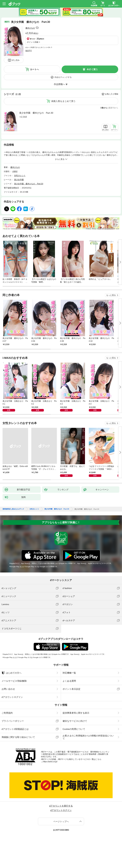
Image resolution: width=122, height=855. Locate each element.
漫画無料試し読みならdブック (13, 509)
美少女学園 (19, 180)
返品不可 (28, 50)
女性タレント (20, 175)
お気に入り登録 (111, 94)
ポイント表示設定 (71, 689)
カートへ (34, 69)
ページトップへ (61, 821)
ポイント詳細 (32, 42)
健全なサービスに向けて (75, 721)
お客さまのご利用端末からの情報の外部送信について (88, 737)
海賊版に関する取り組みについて (18, 737)
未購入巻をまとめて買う (63, 101)
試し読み (16, 60)
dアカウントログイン (12, 697)
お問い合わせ (8, 689)
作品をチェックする (63, 77)
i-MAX (14, 171)
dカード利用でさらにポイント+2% (37, 47)
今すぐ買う (92, 69)
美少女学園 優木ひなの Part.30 (36, 113)
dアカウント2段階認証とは (15, 729)
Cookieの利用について (74, 729)
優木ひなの (30, 28)
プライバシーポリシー (13, 721)
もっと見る (111, 295)
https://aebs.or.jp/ (50, 762)
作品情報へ (59, 84)
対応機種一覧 (69, 673)
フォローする (37, 27)
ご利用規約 (7, 713)
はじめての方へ (13, 673)
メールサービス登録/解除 (14, 681)
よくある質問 (69, 681)
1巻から (103, 108)
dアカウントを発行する (61, 806)
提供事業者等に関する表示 (76, 713)
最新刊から (113, 108)
